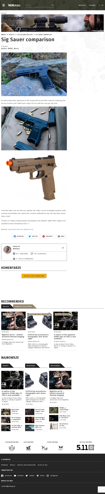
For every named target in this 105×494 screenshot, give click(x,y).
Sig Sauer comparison (43, 34)
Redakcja (4, 465)
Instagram (54, 475)
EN (102, 5)
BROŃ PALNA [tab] (31, 365)
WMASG (3, 34)
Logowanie (92, 5)
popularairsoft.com (15, 229)
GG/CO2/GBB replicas (25, 34)
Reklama (3, 13)
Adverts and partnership (26, 465)
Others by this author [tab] (23, 306)
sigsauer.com (28, 229)
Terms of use (42, 465)
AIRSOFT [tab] (6, 365)
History (12, 465)
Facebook (8, 475)
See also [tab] (6, 306)
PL (100, 5)
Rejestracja (82, 5)
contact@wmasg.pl (8, 486)
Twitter (31, 475)
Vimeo (42, 475)
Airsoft (12, 34)
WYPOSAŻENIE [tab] (55, 365)
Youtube (20, 475)
